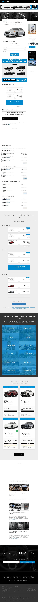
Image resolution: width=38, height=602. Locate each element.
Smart (12, 580)
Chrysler (28, 576)
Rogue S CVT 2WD (7, 408)
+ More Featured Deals (26, 246)
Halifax (34, 307)
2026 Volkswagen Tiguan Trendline (10, 201)
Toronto (13, 307)
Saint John (20, 308)
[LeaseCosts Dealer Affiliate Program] (32, 58)
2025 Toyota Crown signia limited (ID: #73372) (13, 234)
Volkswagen (25, 580)
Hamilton (22, 307)
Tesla (18, 580)
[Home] (7, 1)
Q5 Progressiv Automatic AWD (27, 440)
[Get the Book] (32, 28)
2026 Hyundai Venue (9, 198)
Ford (4, 577)
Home (4, 20)
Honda (14, 577)
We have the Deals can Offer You (19, 554)
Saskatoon (17, 308)
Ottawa (25, 307)
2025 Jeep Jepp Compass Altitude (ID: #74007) (13, 259)
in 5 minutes (15, 55)
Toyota (21, 580)
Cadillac (20, 576)
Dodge (31, 576)
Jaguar (24, 577)
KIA (29, 577)
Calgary (28, 307)
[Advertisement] (15, 135)
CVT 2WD (7, 205)
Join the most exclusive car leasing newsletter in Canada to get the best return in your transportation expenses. (19, 558)
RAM (9, 580)
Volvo (29, 580)
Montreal (19, 307)
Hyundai (17, 577)
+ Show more (25, 163)
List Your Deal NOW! (15, 102)
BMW (14, 576)
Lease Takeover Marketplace (19, 304)
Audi (11, 576)
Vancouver (16, 307)
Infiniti (20, 577)
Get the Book (32, 47)
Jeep (26, 577)
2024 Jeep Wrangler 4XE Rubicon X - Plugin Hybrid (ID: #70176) (13, 290)
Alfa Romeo (8, 576)
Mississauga (10, 345)
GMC (10, 577)
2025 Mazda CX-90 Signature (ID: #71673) (13, 240)
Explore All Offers (19, 454)
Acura (4, 576)
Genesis (7, 577)
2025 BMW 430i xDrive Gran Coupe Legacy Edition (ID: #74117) (13, 228)
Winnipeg (14, 308)
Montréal (27, 345)
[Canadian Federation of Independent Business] (30, 586)
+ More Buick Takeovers (19, 106)
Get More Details (11, 411)
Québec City (27, 354)
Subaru (15, 580)
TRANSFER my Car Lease (18, 267)
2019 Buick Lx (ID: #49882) (10, 94)
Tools (6, 20)
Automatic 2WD (8, 154)
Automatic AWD (8, 157)
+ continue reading (13, 519)
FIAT (34, 576)
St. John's (24, 308)
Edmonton (31, 307)
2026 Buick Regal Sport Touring (10, 153)
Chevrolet (24, 576)
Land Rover (32, 577)
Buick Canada (4, 148)
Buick (17, 576)
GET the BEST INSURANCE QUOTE (10, 118)
